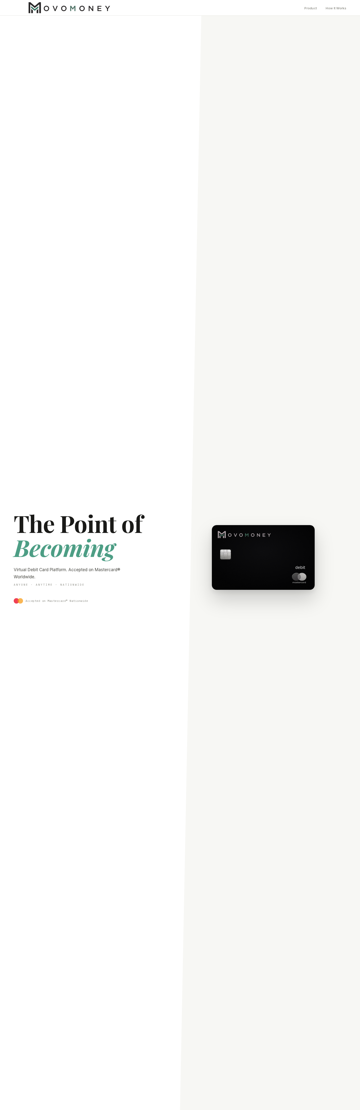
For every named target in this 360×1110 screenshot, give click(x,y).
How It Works (336, 8)
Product (310, 8)
